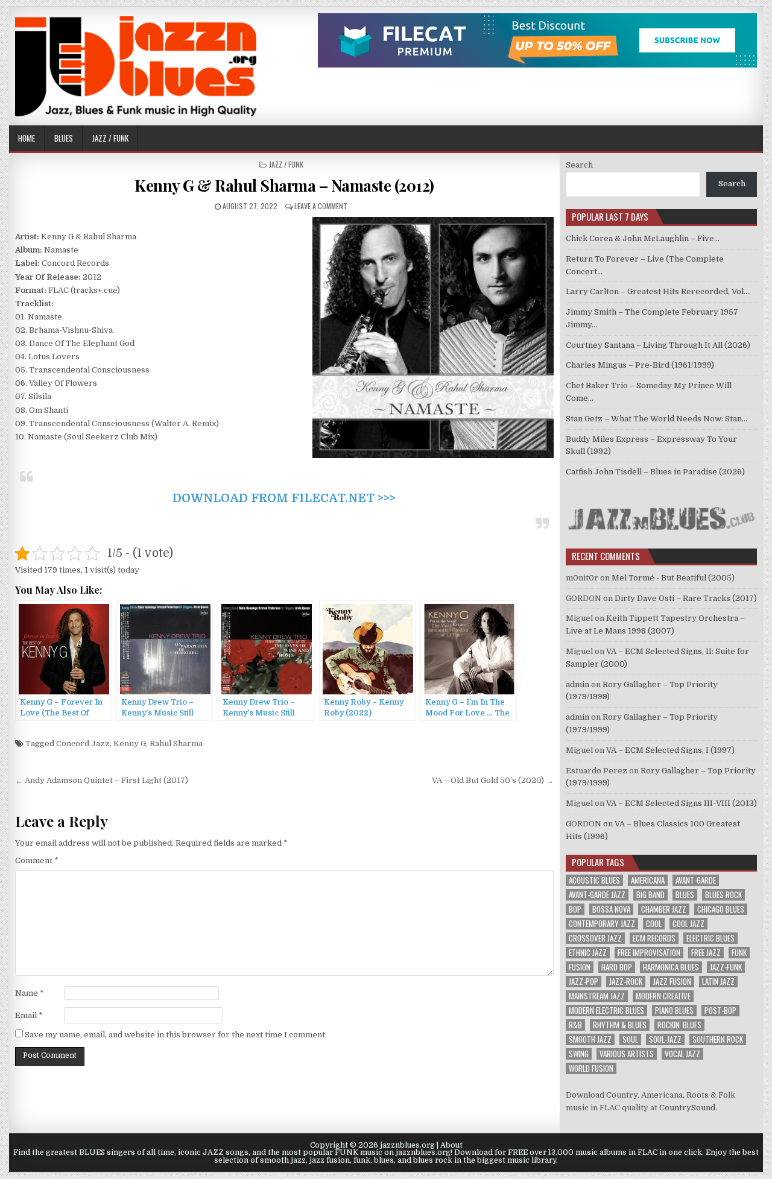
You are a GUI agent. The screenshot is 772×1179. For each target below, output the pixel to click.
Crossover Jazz (595, 938)
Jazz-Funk (726, 967)
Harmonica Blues (671, 967)
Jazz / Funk (110, 138)
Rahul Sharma (176, 743)
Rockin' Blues (679, 1025)
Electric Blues (710, 938)
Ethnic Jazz (588, 952)
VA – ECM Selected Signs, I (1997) (670, 750)
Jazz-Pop (583, 981)
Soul (630, 1039)
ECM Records (654, 938)
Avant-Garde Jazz (597, 895)
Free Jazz (706, 952)
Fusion (579, 967)
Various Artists (627, 1054)
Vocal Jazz (682, 1054)
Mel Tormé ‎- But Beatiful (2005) (673, 577)
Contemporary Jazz (602, 923)
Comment (37, 860)
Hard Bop (616, 967)
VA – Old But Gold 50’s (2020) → (493, 780)
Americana (648, 880)
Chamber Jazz (663, 909)
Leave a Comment (320, 206)
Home (26, 138)
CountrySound (687, 1107)
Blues (63, 138)
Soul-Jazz (665, 1039)
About (451, 1145)
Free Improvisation (649, 952)
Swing (579, 1054)
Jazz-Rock (625, 981)
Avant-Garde (696, 880)
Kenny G (129, 743)
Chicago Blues (720, 909)
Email (29, 1015)
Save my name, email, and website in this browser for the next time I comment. (176, 1034)
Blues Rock (723, 895)
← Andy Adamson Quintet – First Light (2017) (101, 780)
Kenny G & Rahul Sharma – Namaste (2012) (284, 185)
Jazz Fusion (672, 981)
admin (577, 684)
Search (579, 164)
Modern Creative (663, 996)
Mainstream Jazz (597, 996)
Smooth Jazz (590, 1039)
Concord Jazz (83, 743)
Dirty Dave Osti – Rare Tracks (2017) (686, 598)
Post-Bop (720, 1010)
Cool (654, 923)
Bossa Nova (611, 909)
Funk (739, 952)
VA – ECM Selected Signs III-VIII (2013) (681, 803)
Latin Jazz (718, 981)
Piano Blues (674, 1010)
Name (29, 993)
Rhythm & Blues (620, 1025)
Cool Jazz (688, 923)
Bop (575, 909)
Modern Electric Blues (606, 1010)
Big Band (650, 895)
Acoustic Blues (594, 880)
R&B (575, 1025)
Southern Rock (717, 1039)
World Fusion (591, 1068)
